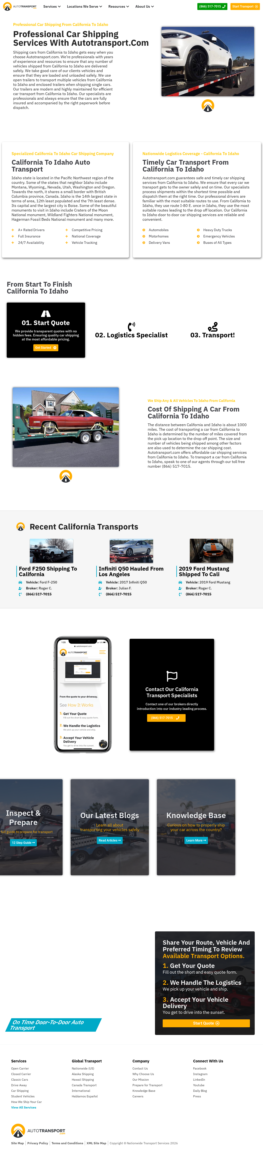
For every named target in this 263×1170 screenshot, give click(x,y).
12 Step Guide (22, 843)
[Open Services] (59, 6)
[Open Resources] (127, 6)
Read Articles (108, 840)
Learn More (194, 840)
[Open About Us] (152, 6)
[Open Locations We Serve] (100, 6)
